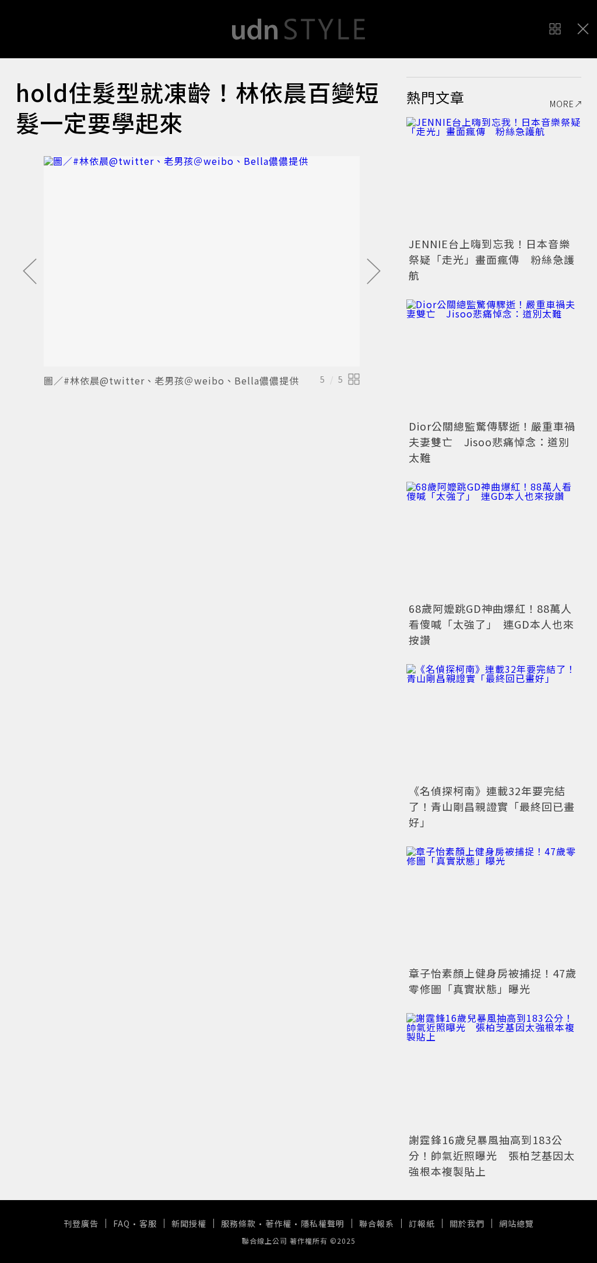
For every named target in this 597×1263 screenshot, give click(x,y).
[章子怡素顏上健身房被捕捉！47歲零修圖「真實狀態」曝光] (493, 904)
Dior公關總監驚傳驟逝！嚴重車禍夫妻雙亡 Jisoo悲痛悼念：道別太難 (492, 441)
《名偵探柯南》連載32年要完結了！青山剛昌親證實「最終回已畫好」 (492, 806)
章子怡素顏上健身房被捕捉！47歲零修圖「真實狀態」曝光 (493, 980)
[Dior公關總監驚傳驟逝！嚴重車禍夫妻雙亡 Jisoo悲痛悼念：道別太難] (493, 357)
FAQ (121, 1223)
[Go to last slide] (30, 272)
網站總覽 (516, 1223)
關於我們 (466, 1223)
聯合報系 (376, 1223)
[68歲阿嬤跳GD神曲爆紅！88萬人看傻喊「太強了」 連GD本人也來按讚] (493, 540)
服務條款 (238, 1223)
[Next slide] (374, 272)
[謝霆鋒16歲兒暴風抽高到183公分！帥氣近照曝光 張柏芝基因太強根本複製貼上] (493, 1071)
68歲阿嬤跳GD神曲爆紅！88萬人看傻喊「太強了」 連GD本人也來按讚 (491, 624)
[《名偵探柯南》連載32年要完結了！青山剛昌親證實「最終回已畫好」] (493, 722)
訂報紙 (422, 1223)
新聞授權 (188, 1223)
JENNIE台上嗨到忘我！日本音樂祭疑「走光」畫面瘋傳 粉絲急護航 (492, 259)
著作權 (278, 1223)
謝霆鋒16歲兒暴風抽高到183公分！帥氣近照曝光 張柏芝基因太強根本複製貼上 (492, 1155)
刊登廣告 (81, 1223)
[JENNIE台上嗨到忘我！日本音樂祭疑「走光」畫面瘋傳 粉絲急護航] (493, 175)
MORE (562, 104)
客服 (148, 1223)
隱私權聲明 (323, 1223)
